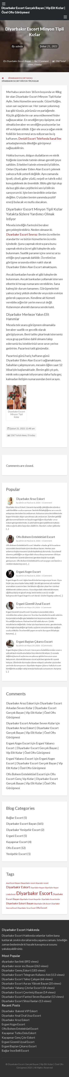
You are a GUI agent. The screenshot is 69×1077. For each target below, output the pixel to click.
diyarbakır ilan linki (13, 961)
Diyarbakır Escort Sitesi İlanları (20, 1001)
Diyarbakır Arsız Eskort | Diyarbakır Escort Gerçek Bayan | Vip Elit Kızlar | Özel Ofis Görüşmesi (32, 732)
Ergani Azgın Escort (28, 571)
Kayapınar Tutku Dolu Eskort (19, 1033)
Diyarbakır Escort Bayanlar (30, 899)
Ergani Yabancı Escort (20, 758)
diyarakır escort (42, 883)
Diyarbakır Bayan (37, 888)
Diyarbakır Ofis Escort (42, 904)
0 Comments (46, 645)
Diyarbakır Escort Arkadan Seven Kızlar (30, 723)
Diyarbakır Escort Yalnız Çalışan (21, 979)
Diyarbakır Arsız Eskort (30, 498)
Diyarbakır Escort (34, 893)
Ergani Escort (14, 835)
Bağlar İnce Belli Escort (15, 1050)
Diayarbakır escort (28, 883)
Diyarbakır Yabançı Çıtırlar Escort (22, 988)
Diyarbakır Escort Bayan (18, 61)
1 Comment (47, 502)
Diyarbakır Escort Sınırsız (22, 234)
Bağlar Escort (14, 817)
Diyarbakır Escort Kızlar (50, 899)
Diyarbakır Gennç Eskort (16, 970)
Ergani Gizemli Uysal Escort (33, 603)
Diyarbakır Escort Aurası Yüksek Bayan (25, 983)
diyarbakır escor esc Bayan (18, 966)
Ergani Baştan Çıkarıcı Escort (34, 641)
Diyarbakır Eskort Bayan (19, 903)
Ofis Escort (13, 848)
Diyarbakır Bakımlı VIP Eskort (20, 1011)
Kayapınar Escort (17, 842)
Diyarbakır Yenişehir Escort (23, 830)
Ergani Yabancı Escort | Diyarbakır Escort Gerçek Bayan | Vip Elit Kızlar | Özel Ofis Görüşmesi (32, 747)
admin (19, 46)
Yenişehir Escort (16, 854)
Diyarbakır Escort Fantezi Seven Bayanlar (26, 996)
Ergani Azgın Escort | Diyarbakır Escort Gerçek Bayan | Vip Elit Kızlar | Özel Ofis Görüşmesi (34, 763)
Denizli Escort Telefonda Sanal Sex (39, 138)
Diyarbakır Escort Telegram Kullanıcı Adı (26, 974)
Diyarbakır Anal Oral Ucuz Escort (21, 1015)
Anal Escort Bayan (13, 883)
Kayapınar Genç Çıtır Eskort (18, 1037)
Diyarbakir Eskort (18, 887)
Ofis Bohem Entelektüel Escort (35, 537)
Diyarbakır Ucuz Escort (27, 908)
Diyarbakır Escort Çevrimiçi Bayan (22, 992)
